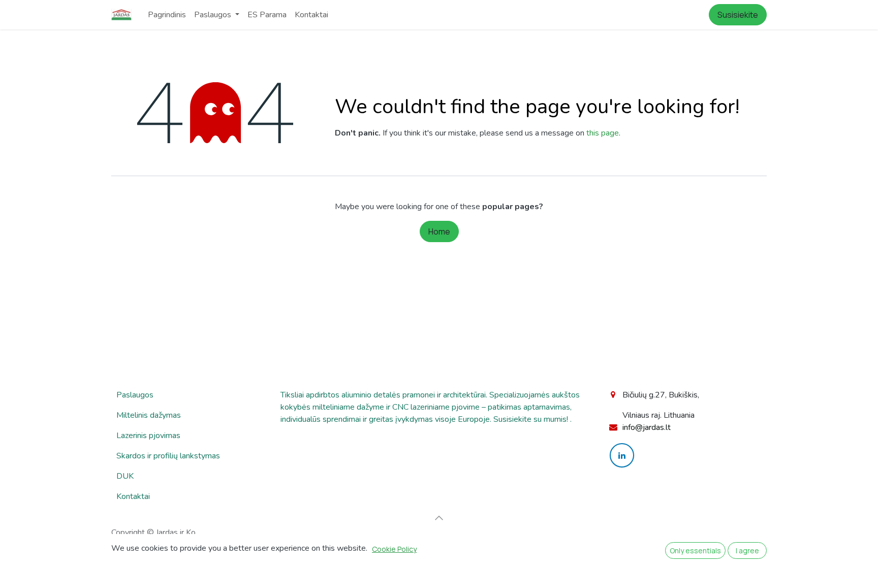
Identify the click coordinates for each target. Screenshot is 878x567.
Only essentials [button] (695, 550)
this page (602, 133)
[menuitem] (167, 15)
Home (439, 231)
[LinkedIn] (622, 455)
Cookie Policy (394, 549)
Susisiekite (737, 14)
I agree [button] (747, 550)
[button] (439, 518)
